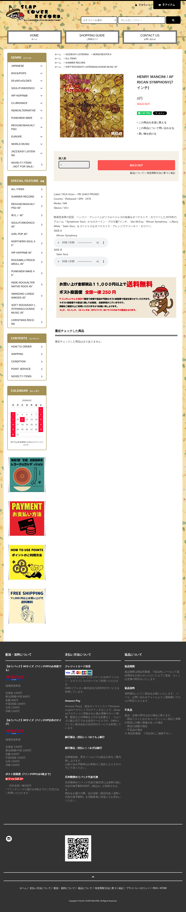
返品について (137, 173)
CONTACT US (149, 37)
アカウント (144, 4)
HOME (34, 37)
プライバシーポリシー (138, 888)
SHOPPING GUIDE (92, 37)
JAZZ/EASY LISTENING (77, 54)
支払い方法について (40, 888)
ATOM (163, 888)
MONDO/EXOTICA (102, 54)
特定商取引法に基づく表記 (161, 173)
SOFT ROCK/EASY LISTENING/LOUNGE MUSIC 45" (91, 67)
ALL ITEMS (70, 58)
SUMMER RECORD (75, 62)
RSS (155, 888)
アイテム (169, 4)
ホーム (58, 54)
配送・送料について (64, 888)
